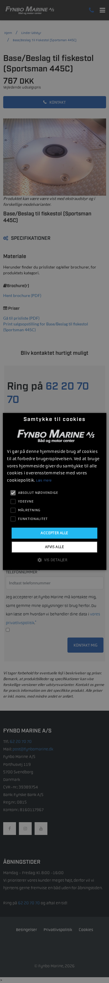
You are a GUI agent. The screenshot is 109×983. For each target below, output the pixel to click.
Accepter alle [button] (54, 532)
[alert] (54, 491)
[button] (54, 560)
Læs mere (43, 480)
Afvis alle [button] (54, 547)
